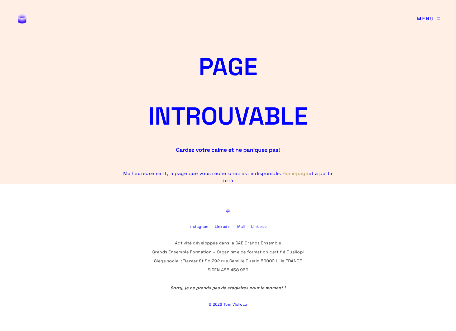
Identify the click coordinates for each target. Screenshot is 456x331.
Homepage (295, 173)
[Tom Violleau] (22, 18)
